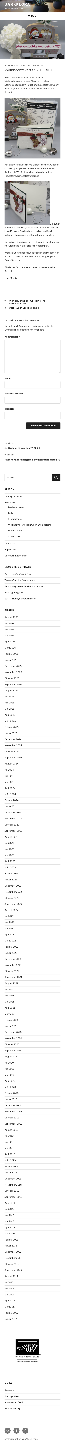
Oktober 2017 (12, 1264)
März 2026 (10, 647)
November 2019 (13, 1111)
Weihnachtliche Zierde (24, 308)
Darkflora (17, 4)
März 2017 (10, 1306)
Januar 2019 (11, 1172)
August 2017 (11, 1276)
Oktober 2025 (12, 678)
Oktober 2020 (12, 1044)
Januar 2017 (11, 1319)
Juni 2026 (10, 629)
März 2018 (10, 1233)
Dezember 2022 (13, 885)
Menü (34, 16)
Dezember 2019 (13, 1105)
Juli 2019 (9, 1136)
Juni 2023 (9, 849)
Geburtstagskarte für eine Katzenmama (25, 586)
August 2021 (11, 983)
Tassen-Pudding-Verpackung (20, 580)
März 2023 (10, 867)
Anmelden (10, 1390)
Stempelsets (15, 519)
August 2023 (11, 837)
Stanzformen (14, 536)
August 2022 (11, 910)
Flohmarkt (10, 502)
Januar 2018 (11, 1245)
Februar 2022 (11, 946)
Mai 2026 (10, 635)
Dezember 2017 (13, 1252)
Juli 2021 (9, 989)
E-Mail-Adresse (14, 393)
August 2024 (11, 763)
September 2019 (13, 1123)
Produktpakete (16, 530)
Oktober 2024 (12, 751)
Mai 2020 (10, 1075)
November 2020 (13, 1038)
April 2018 (10, 1227)
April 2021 (10, 1008)
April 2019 (10, 1154)
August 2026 (11, 617)
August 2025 (11, 690)
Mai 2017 (9, 1294)
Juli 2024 (9, 770)
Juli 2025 (9, 696)
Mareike (38, 66)
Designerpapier (16, 507)
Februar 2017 (11, 1313)
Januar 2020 (11, 1099)
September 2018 (13, 1197)
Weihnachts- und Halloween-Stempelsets (29, 524)
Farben (11, 513)
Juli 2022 (9, 916)
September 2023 (13, 831)
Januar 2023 (11, 879)
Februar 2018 (11, 1239)
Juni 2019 (9, 1142)
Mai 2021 (9, 1001)
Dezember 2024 (13, 739)
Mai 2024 (10, 782)
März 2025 (10, 721)
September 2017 (13, 1270)
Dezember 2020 (13, 1032)
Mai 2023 (9, 855)
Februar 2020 (12, 1093)
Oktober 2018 (12, 1190)
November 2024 (13, 745)
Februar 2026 (12, 654)
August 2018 (11, 1203)
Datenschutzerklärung (16, 555)
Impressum (10, 549)
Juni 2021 (9, 995)
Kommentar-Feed (14, 1402)
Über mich (10, 543)
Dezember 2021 (13, 959)
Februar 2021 (11, 1020)
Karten (13, 301)
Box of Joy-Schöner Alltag (18, 574)
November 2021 (13, 965)
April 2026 (10, 641)
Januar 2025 (11, 733)
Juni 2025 (10, 702)
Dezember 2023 (13, 812)
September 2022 (13, 904)
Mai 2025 (10, 708)
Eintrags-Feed (12, 1396)
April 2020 (10, 1081)
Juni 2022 (9, 922)
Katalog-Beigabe (14, 592)
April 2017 (10, 1300)
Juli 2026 (9, 623)
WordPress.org (13, 1408)
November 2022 (13, 892)
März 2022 (10, 940)
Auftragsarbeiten (13, 496)
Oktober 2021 (12, 971)
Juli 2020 (9, 1062)
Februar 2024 (12, 800)
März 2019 (10, 1160)
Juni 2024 (10, 776)
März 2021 (10, 1014)
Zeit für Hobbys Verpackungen (20, 598)
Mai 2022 (9, 928)
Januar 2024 (11, 806)
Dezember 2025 (13, 666)
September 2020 (14, 1050)
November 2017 (13, 1258)
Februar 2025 (12, 727)
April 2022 (10, 934)
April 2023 (10, 861)
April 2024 (10, 788)
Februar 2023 (11, 873)
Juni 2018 (9, 1215)
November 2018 (13, 1185)
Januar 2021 (11, 1026)
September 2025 (14, 684)
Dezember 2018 (13, 1178)
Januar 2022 (11, 953)
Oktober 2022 (12, 898)
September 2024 (14, 757)
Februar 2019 (11, 1166)
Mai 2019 (9, 1148)
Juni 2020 (10, 1069)
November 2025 (13, 672)
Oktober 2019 (12, 1117)
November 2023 (13, 818)
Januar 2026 (11, 660)
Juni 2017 (9, 1288)
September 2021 (13, 977)
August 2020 (11, 1056)
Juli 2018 (9, 1209)
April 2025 (10, 715)
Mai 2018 (9, 1221)
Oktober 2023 (12, 824)
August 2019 (11, 1130)
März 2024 (10, 794)
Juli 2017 (9, 1282)
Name (8, 378)
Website (10, 409)
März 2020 (10, 1087)
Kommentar (12, 336)
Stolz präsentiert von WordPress (21, 1439)
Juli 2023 (9, 843)
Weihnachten (39, 301)
